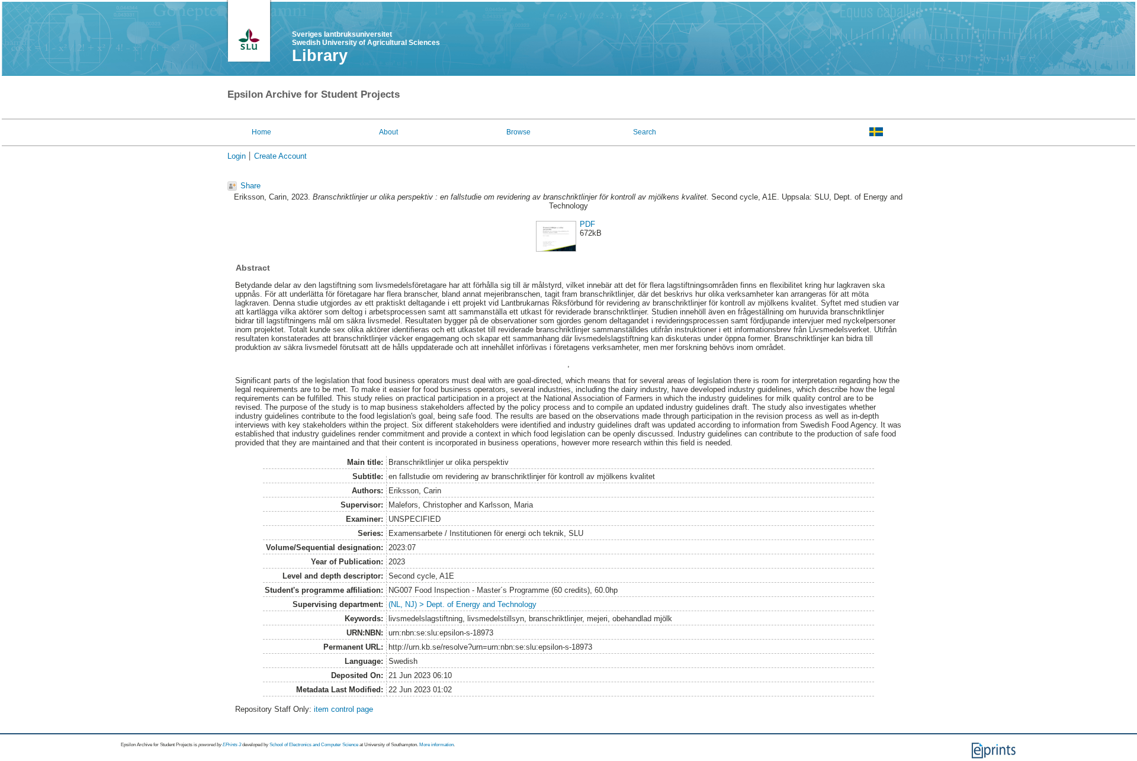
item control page (343, 709)
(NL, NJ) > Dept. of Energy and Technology (462, 604)
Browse (518, 132)
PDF (587, 224)
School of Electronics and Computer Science (313, 744)
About (388, 132)
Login (236, 156)
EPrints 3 (232, 744)
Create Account (280, 156)
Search (644, 132)
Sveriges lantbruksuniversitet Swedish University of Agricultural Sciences (366, 38)
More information (436, 744)
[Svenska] (876, 131)
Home (261, 132)
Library (320, 56)
